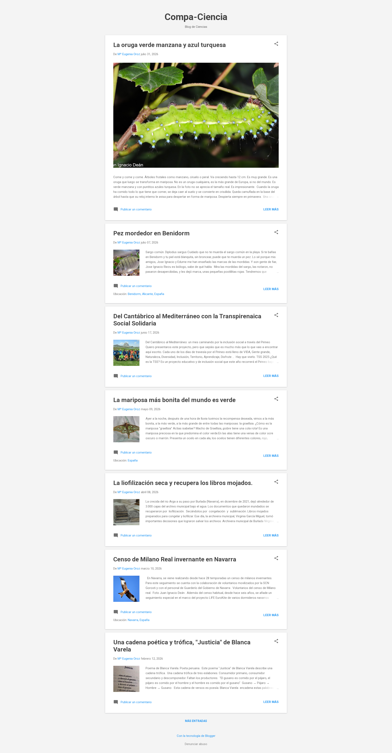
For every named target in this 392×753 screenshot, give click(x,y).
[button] (276, 44)
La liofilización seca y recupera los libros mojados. (183, 482)
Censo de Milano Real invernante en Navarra (174, 559)
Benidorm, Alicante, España (146, 294)
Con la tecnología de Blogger (196, 736)
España (133, 460)
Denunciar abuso (196, 744)
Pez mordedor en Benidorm (151, 233)
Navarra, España (138, 620)
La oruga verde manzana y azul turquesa (169, 44)
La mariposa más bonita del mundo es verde (174, 399)
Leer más (271, 209)
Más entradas (196, 721)
